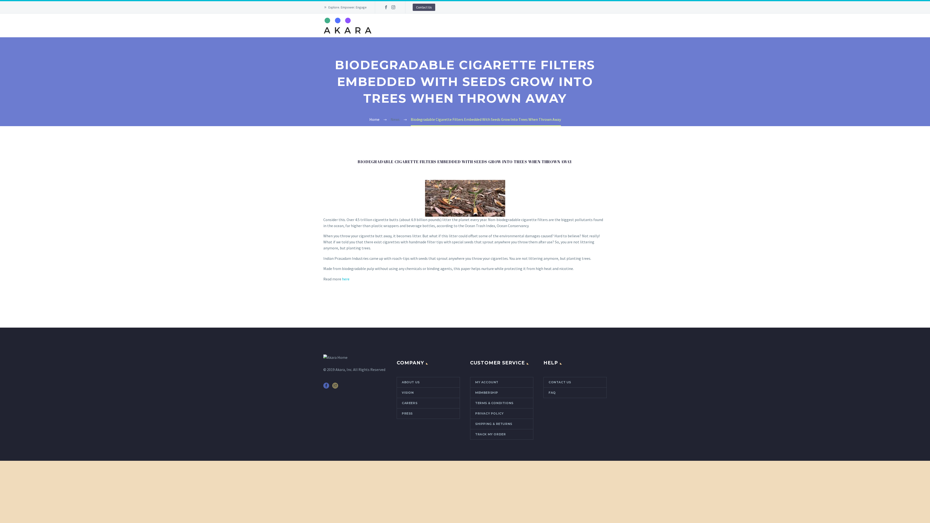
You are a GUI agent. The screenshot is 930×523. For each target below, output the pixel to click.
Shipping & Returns (493, 424)
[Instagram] (393, 7)
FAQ (552, 392)
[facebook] (326, 387)
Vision (408, 392)
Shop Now (557, 25)
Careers (409, 403)
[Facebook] (386, 7)
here (345, 279)
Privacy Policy (489, 413)
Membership (501, 25)
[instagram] (335, 387)
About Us (393, 25)
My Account (486, 382)
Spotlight (529, 25)
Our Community (424, 25)
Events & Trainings (464, 25)
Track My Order (490, 434)
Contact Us (424, 7)
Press (407, 413)
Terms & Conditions (494, 403)
